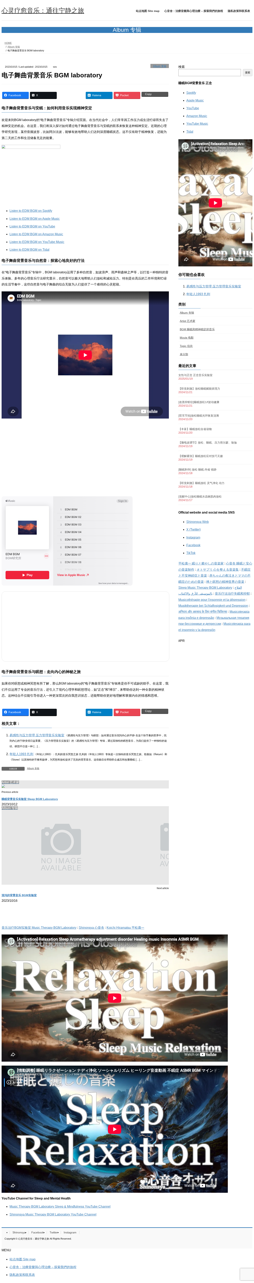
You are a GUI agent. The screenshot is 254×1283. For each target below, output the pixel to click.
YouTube (192, 108)
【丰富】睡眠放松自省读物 (195, 429)
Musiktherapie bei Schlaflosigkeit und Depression (213, 605)
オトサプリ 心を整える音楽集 (218, 569)
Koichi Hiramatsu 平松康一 (125, 927)
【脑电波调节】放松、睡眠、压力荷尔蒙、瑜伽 (207, 442)
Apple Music (195, 100)
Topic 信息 (186, 346)
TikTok (190, 553)
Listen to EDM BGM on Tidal (29, 249)
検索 (181, 66)
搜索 (247, 72)
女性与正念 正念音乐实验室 (195, 375)
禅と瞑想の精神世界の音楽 (225, 581)
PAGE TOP (244, 1241)
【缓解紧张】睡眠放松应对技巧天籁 (200, 456)
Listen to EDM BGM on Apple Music (35, 218)
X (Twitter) (193, 529)
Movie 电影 (187, 337)
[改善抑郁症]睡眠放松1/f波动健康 (198, 402)
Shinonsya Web (197, 521)
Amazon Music (196, 116)
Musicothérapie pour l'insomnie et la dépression (211, 599)
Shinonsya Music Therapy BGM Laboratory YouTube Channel (53, 1214)
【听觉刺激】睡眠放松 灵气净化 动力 (201, 483)
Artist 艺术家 (187, 321)
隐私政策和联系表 (22, 1274)
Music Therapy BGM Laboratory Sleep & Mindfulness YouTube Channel (60, 1206)
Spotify (191, 92)
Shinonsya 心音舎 (91, 927)
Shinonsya (19, 1232)
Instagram (193, 537)
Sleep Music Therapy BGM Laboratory (205, 587)
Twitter (54, 1232)
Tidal (189, 131)
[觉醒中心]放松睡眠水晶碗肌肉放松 (200, 496)
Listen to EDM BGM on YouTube (32, 226)
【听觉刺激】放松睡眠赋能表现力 (199, 388)
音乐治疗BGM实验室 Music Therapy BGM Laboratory (39, 927)
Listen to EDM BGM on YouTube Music (37, 242)
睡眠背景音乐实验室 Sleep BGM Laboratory (30, 799)
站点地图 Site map (23, 1259)
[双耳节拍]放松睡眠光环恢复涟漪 (198, 415)
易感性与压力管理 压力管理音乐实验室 (37, 735)
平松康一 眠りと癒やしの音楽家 (201, 563)
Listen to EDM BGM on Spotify (31, 210)
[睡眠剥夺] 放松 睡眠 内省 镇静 (197, 469)
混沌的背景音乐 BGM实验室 (19, 895)
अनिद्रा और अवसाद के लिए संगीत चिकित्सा (202, 611)
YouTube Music (197, 123)
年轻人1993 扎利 (21, 754)
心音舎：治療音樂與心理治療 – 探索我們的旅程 (43, 1267)
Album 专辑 (159, 66)
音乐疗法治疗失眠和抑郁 (232, 593)
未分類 (184, 354)
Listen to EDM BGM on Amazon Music (36, 234)
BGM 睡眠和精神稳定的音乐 (197, 329)
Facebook (193, 545)
